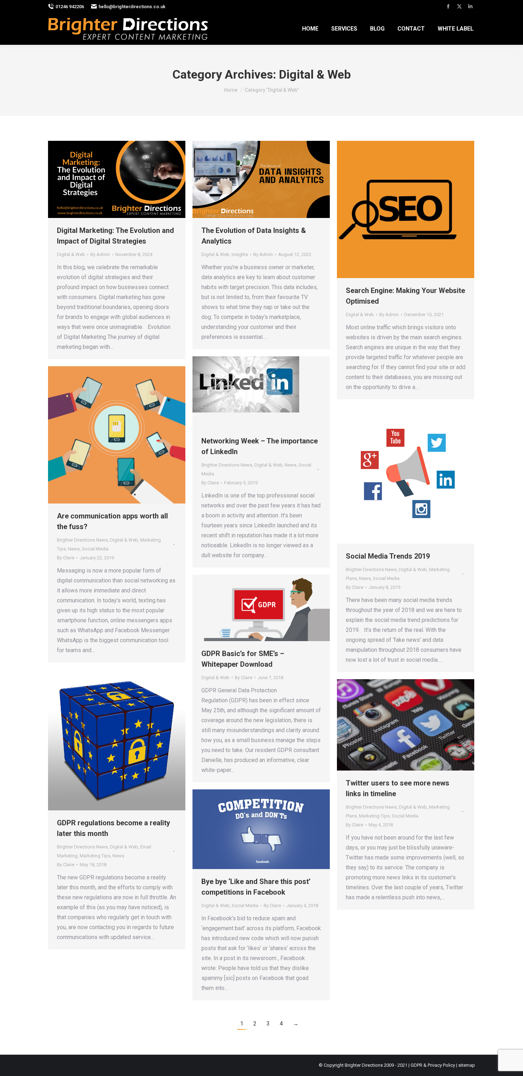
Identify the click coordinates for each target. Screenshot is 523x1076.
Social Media (95, 549)
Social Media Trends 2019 (388, 556)
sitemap (466, 1065)
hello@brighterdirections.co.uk (132, 6)
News (290, 465)
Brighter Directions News (226, 465)
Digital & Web (71, 254)
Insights (240, 254)
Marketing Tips (95, 855)
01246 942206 (70, 6)
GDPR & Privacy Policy (433, 1065)
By (100, 254)
